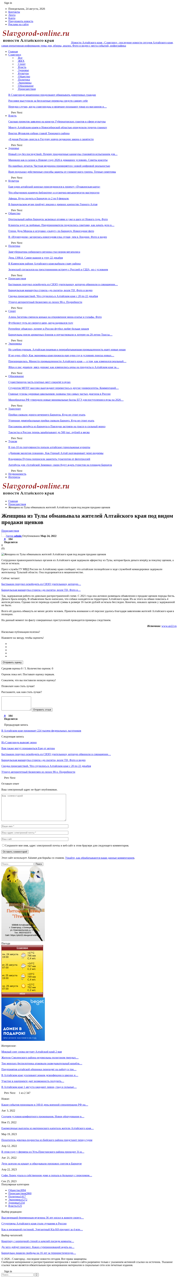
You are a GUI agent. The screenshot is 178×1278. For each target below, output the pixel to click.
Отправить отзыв (42, 709)
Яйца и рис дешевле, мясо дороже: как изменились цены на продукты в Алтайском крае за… (63, 367)
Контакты (14, 11)
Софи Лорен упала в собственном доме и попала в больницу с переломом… (46, 1175)
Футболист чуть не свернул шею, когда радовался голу (40, 322)
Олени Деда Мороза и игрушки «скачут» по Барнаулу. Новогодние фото (51, 231)
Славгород (14, 54)
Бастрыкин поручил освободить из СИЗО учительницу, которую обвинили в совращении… (63, 284)
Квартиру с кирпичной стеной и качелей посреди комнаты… (37, 1241)
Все (19, 57)
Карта (11, 18)
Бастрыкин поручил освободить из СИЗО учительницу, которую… (41, 584)
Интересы (14, 477)
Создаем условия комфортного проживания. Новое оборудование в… (42, 1116)
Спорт (21, 64)
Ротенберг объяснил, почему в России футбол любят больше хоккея (48, 328)
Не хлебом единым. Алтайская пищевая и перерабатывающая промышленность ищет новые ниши (67, 349)
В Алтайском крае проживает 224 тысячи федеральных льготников (41, 730)
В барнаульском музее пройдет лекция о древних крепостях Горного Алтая (52, 204)
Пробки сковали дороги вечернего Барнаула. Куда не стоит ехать (46, 414)
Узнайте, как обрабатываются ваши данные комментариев (99, 857)
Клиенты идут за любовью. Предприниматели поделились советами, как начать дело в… (61, 225)
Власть (21, 67)
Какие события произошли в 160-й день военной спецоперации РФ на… (44, 1104)
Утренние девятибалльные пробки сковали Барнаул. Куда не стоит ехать (51, 420)
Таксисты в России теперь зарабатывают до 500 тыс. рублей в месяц (49, 432)
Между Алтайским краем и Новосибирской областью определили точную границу (57, 127)
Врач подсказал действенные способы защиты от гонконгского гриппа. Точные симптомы (62, 171)
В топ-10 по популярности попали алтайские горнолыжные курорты (49, 447)
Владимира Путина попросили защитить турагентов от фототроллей (49, 459)
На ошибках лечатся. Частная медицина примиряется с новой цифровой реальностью (59, 165)
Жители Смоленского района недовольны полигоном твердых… (40, 1057)
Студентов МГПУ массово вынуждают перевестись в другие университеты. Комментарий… (63, 388)
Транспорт (14, 408)
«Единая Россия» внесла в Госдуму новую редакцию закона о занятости (51, 139)
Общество (23, 76)
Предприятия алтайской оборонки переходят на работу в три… (38, 1069)
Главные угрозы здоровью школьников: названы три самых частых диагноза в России (59, 393)
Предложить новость (20, 21)
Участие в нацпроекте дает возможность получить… (32, 1081)
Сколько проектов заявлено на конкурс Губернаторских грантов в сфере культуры (57, 121)
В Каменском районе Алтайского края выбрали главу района (44, 263)
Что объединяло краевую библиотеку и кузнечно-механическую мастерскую (53, 192)
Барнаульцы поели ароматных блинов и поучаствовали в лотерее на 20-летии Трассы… (60, 334)
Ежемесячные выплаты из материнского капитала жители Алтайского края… (47, 1128)
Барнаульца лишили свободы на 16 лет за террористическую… (38, 1252)
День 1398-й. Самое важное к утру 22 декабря (35, 257)
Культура (23, 73)
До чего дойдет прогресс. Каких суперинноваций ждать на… (37, 1247)
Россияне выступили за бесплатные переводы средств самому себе (48, 100)
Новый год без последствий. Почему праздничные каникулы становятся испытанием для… (63, 154)
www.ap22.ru (169, 626)
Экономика (24, 82)
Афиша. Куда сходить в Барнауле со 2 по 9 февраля (38, 198)
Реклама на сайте (18, 24)
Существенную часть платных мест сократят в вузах (39, 382)
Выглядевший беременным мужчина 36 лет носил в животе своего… (42, 1217)
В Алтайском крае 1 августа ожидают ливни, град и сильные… (39, 1087)
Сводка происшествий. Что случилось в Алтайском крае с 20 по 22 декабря (53, 296)
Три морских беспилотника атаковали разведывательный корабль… (41, 1063)
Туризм (12, 441)
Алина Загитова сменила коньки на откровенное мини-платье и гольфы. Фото (55, 316)
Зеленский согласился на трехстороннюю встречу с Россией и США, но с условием (58, 269)
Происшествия (26, 88)
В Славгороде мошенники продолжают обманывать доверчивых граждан (52, 94)
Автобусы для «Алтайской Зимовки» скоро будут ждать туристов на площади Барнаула (60, 464)
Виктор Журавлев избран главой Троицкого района (39, 133)
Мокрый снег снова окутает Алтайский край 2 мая (31, 1051)
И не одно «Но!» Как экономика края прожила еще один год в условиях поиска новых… (61, 355)
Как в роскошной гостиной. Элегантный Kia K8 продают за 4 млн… (42, 1229)
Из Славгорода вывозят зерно (19, 742)
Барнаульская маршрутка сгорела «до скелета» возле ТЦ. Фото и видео (50, 290)
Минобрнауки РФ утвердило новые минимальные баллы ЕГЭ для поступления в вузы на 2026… (66, 399)
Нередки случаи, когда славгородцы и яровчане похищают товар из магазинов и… (57, 106)
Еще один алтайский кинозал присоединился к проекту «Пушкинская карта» (54, 186)
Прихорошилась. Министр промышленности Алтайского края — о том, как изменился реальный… (67, 361)
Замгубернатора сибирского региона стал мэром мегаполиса (44, 251)
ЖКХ (21, 60)
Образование (25, 85)
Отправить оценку (12, 662)
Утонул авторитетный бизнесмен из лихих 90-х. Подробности (45, 302)
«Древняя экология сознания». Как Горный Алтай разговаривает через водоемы (55, 453)
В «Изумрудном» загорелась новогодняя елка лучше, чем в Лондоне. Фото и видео (57, 236)
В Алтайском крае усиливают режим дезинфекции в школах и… (39, 1075)
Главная (13, 51)
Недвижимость (17, 473)
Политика (23, 79)
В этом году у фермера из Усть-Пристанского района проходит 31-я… (42, 1151)
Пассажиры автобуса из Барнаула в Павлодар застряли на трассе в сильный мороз (56, 426)
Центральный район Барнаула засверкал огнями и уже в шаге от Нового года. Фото (58, 219)
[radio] (92, 643)
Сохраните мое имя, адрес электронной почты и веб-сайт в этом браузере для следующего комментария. (67, 845)
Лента (11, 15)
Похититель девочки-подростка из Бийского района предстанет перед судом (46, 1140)
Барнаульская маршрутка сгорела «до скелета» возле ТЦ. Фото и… (41, 590)
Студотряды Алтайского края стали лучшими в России (34, 1223)
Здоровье (23, 70)
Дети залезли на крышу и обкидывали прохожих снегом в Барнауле (41, 1163)
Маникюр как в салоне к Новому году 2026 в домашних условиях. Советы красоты (58, 160)
